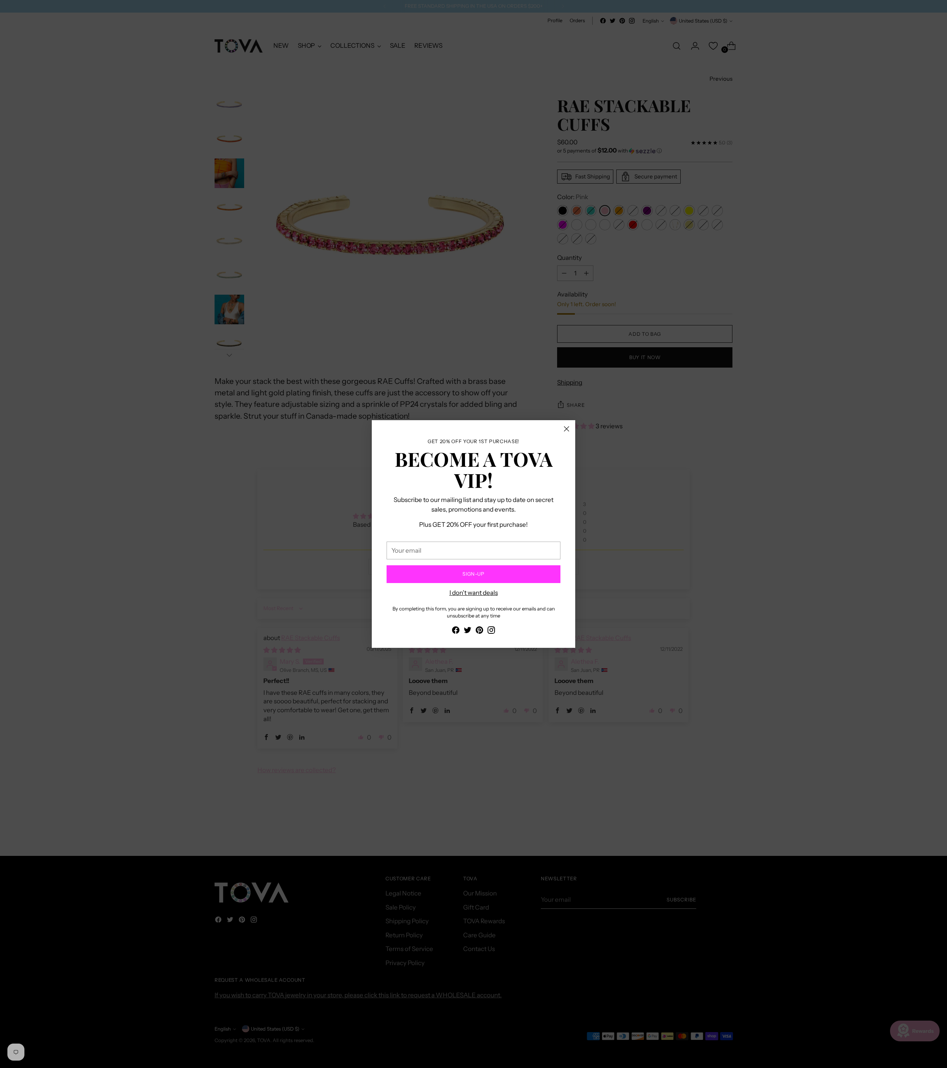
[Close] (566, 429)
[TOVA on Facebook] (455, 631)
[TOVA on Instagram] (491, 631)
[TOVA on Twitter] (467, 631)
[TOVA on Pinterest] (479, 631)
